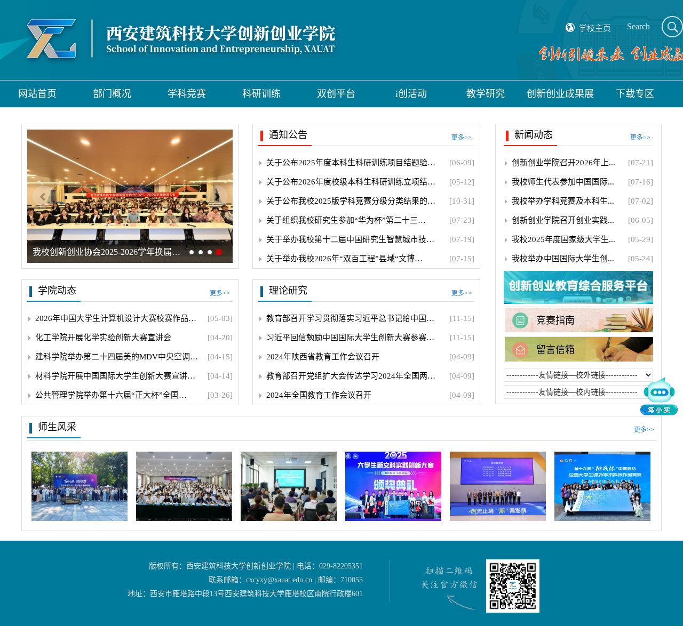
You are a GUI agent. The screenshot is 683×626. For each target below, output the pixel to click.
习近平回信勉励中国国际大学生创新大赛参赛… (350, 337)
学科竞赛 (187, 94)
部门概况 (112, 94)
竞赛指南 (555, 320)
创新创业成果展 (560, 94)
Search (638, 26)
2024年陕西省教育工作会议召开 (322, 356)
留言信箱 (555, 349)
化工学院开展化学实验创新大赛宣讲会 (103, 337)
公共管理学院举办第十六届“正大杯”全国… (111, 395)
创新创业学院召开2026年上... (563, 162)
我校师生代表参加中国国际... (563, 182)
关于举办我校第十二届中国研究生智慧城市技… (350, 239)
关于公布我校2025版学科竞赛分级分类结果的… (350, 201)
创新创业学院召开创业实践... (563, 220)
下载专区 (635, 94)
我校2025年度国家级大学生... (563, 239)
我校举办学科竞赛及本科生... (563, 201)
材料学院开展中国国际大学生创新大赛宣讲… (115, 376)
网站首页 (37, 94)
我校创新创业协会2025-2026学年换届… (106, 251)
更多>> (461, 137)
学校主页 (595, 28)
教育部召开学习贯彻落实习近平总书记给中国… (350, 318)
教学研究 (485, 94)
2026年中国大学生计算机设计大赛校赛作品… (115, 318)
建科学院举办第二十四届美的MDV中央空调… (116, 356)
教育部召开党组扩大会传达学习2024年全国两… (350, 376)
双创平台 (336, 94)
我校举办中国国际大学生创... (563, 258)
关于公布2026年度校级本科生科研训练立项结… (350, 182)
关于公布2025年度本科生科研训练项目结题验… (350, 162)
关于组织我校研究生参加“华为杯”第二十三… (346, 220)
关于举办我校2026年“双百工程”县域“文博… (344, 258)
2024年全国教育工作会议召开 (318, 395)
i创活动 (411, 94)
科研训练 (261, 94)
